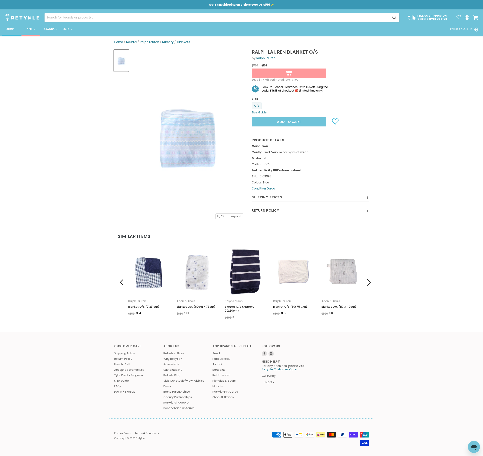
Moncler (217, 386)
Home (118, 42)
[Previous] (121, 282)
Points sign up (461, 29)
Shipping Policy (124, 353)
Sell (30, 29)
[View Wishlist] (458, 17)
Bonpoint (218, 370)
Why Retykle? (172, 359)
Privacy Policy (122, 433)
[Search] (394, 17)
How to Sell (122, 364)
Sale (67, 29)
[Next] (369, 282)
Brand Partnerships (176, 392)
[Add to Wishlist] (336, 121)
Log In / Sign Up (124, 392)
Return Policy (123, 359)
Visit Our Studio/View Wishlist (183, 381)
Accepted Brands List (129, 370)
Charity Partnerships (177, 397)
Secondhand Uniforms (179, 408)
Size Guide (121, 381)
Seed (216, 353)
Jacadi (217, 364)
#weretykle (171, 364)
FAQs (117, 386)
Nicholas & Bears (224, 381)
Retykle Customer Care (279, 369)
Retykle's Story (173, 353)
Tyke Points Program (128, 375)
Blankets (183, 42)
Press (167, 386)
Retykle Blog (171, 375)
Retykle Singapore (176, 402)
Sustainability (172, 370)
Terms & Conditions (147, 433)
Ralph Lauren (149, 42)
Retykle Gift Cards (225, 392)
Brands (49, 29)
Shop (10, 29)
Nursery (168, 42)
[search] (217, 17)
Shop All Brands (223, 397)
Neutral (131, 42)
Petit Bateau (221, 359)
